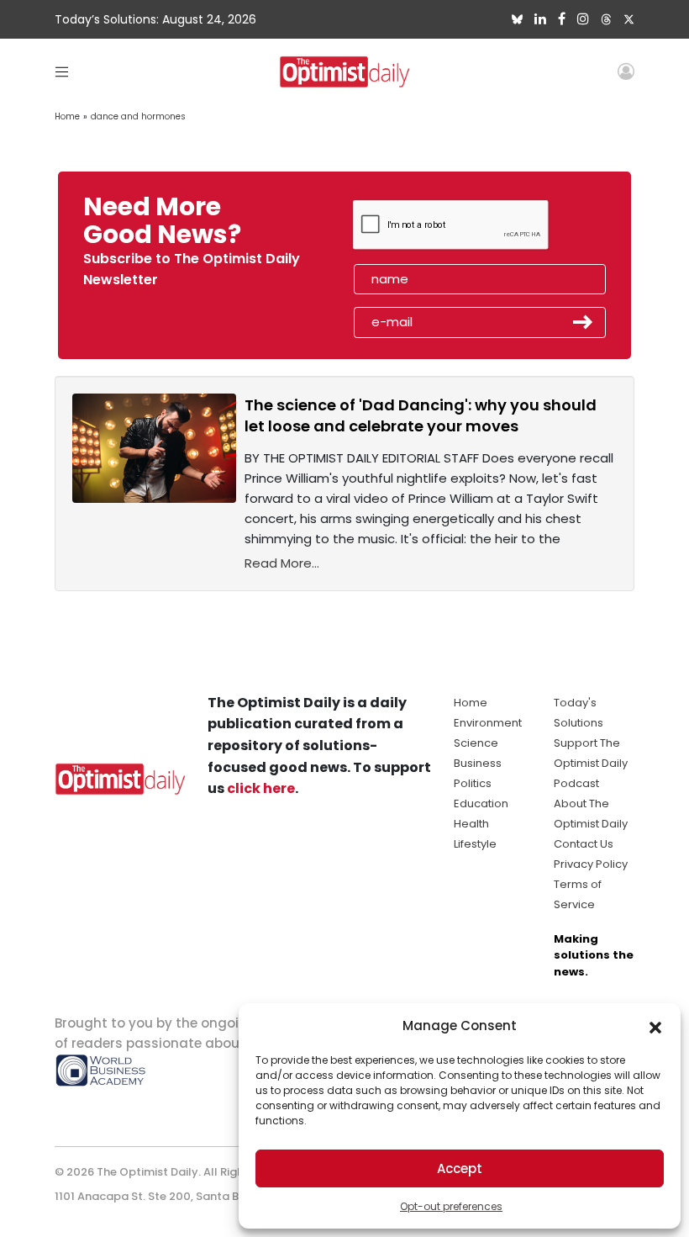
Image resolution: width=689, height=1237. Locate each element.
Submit (583, 322)
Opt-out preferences (451, 1206)
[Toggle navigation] (62, 71)
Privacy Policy (591, 864)
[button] (655, 1026)
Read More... (282, 563)
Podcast (576, 783)
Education (481, 803)
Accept (459, 1168)
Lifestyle (475, 844)
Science (476, 743)
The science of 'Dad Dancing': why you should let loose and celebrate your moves (421, 415)
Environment (488, 723)
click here (261, 788)
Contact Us (583, 844)
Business (478, 763)
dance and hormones (138, 116)
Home (67, 116)
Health (471, 824)
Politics (473, 783)
